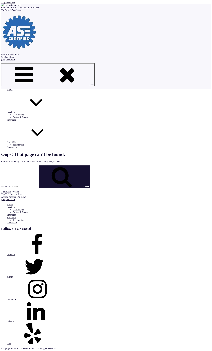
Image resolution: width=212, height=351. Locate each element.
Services (11, 112)
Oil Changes (18, 114)
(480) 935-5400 (8, 59)
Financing (11, 120)
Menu (91, 85)
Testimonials (18, 144)
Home (10, 90)
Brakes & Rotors (20, 117)
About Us (11, 142)
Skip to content (8, 2)
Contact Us (12, 147)
